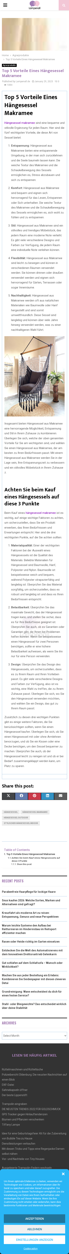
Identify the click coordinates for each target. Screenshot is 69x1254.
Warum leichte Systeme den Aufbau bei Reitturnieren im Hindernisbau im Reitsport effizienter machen (29, 929)
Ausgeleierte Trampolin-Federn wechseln (27, 1167)
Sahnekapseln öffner (15, 1089)
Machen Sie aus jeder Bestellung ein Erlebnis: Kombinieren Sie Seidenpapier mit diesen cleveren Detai (34, 979)
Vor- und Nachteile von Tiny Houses (23, 1158)
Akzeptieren (34, 1218)
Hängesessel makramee (19, 123)
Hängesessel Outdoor (16, 818)
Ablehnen (34, 1229)
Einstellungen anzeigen (34, 1240)
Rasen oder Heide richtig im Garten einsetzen (31, 941)
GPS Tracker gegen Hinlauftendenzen (25, 1114)
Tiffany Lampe (11, 1124)
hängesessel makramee (41, 513)
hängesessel (11, 812)
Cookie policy (31, 1248)
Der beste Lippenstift (14, 1095)
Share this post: (24, 864)
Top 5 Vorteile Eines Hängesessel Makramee (31, 854)
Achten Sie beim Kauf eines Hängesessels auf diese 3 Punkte (36, 859)
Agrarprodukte (9, 65)
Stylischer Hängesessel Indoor (21, 823)
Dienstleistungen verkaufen (18, 1143)
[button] (63, 1174)
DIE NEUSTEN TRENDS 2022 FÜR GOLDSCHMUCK (31, 1109)
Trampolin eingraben (14, 1103)
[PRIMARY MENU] (5, 5)
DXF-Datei (8, 1084)
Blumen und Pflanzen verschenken (23, 1119)
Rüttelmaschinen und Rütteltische (22, 1069)
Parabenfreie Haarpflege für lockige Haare (29, 891)
